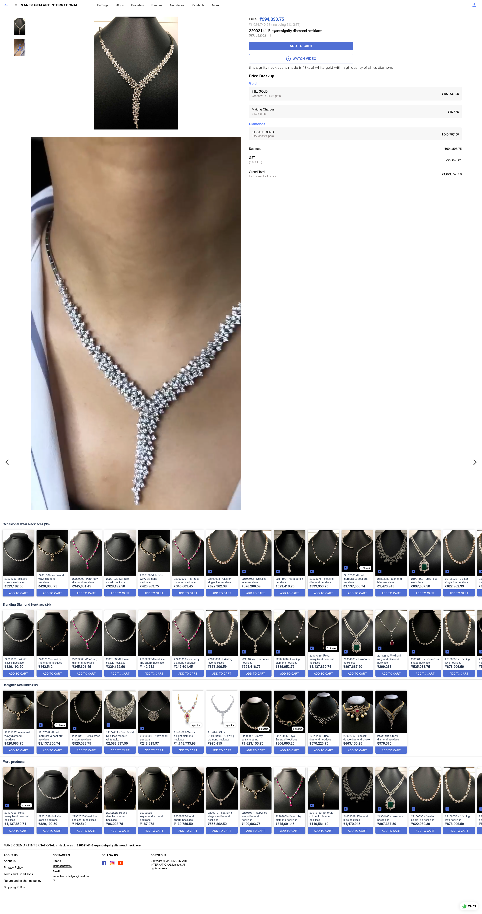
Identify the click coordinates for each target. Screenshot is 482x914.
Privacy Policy (13, 867)
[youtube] (120, 863)
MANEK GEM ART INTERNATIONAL (49, 5)
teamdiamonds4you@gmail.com (71, 878)
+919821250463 (62, 866)
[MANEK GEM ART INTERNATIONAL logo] (16, 5)
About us (10, 861)
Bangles (156, 5)
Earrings (102, 5)
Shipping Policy (14, 887)
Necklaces (177, 5)
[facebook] (104, 863)
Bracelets (137, 5)
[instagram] (112, 863)
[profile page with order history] (474, 5)
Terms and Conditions (18, 874)
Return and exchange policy (22, 881)
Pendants (198, 5)
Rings (120, 5)
